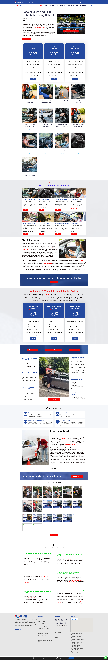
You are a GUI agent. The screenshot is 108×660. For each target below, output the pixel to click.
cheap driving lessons (70, 444)
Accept (71, 658)
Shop (69, 5)
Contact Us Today (59, 632)
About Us (45, 5)
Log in (88, 5)
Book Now (33, 78)
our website (71, 581)
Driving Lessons (51, 5)
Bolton (34, 559)
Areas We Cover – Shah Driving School (45, 641)
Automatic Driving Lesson (43, 619)
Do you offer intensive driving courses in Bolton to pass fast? (35, 572)
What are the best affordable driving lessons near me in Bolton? (36, 554)
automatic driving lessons (33, 597)
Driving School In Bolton (60, 5)
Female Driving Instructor (43, 626)
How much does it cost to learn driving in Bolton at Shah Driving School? (68, 573)
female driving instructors (74, 559)
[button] (37, 554)
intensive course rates (76, 580)
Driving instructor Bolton (43, 628)
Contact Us (84, 5)
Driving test (40, 630)
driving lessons (47, 294)
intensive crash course (38, 27)
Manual (34, 18)
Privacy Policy (58, 637)
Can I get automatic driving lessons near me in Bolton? (36, 592)
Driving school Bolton (43, 633)
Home (41, 5)
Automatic (41, 18)
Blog (80, 5)
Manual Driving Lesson (43, 621)
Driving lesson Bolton (43, 635)
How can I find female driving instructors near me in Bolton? (69, 555)
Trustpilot (17, 1)
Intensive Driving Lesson (43, 623)
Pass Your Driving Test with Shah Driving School (38, 13)
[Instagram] (20, 629)
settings (63, 658)
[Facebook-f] (16, 629)
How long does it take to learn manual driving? (69, 590)
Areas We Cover (74, 5)
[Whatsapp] (18, 629)
